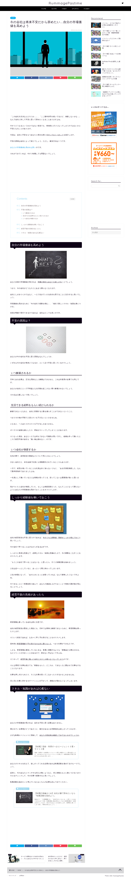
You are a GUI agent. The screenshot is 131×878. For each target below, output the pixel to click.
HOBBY (87, 9)
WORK (54, 9)
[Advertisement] (46, 97)
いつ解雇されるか (29, 213)
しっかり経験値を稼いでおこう (32, 224)
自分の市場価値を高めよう (31, 206)
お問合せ (21, 875)
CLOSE (72, 198)
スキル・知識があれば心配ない (32, 233)
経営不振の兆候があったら (31, 228)
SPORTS (75, 9)
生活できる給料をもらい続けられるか (36, 216)
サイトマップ (12, 875)
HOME (43, 9)
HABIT (64, 9)
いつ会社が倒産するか (30, 218)
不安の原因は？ (27, 210)
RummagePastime (65, 3)
